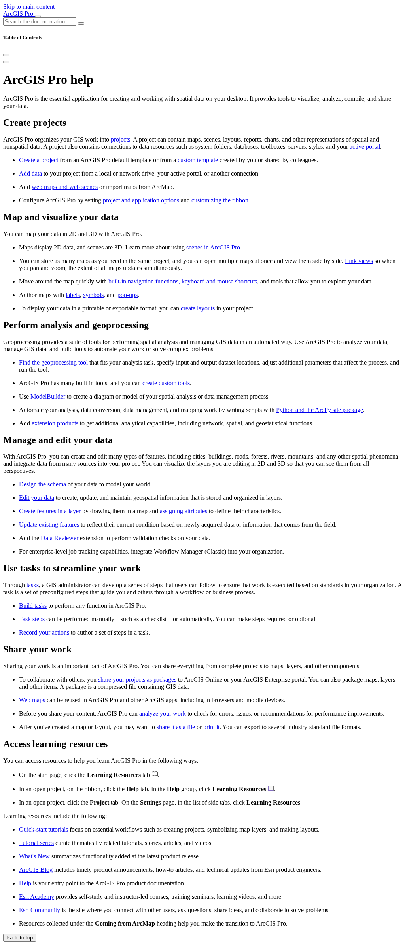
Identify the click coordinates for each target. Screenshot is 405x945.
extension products (55, 423)
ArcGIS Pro (19, 13)
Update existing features (49, 524)
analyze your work (162, 713)
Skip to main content (29, 6)
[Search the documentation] (81, 23)
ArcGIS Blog (36, 869)
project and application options (141, 200)
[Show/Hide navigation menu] (38, 16)
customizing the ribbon (219, 200)
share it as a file (176, 727)
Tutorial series (36, 842)
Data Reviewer (59, 538)
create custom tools (166, 383)
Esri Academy (36, 896)
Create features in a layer (50, 511)
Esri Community (39, 910)
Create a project (38, 160)
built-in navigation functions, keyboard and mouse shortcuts (182, 281)
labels (73, 294)
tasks (32, 585)
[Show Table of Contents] (6, 62)
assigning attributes (183, 511)
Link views (359, 260)
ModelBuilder (47, 396)
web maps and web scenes (65, 186)
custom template (198, 160)
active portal (365, 146)
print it (211, 727)
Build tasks (33, 605)
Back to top (19, 938)
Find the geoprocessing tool (53, 362)
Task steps (32, 619)
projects (120, 139)
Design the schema (42, 484)
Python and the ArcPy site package (319, 409)
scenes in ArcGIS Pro (213, 247)
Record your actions (44, 632)
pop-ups (127, 294)
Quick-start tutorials (43, 829)
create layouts (198, 308)
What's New (34, 856)
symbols (93, 294)
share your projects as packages (137, 679)
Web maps (32, 700)
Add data (30, 173)
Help (25, 883)
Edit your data (36, 497)
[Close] (6, 55)
